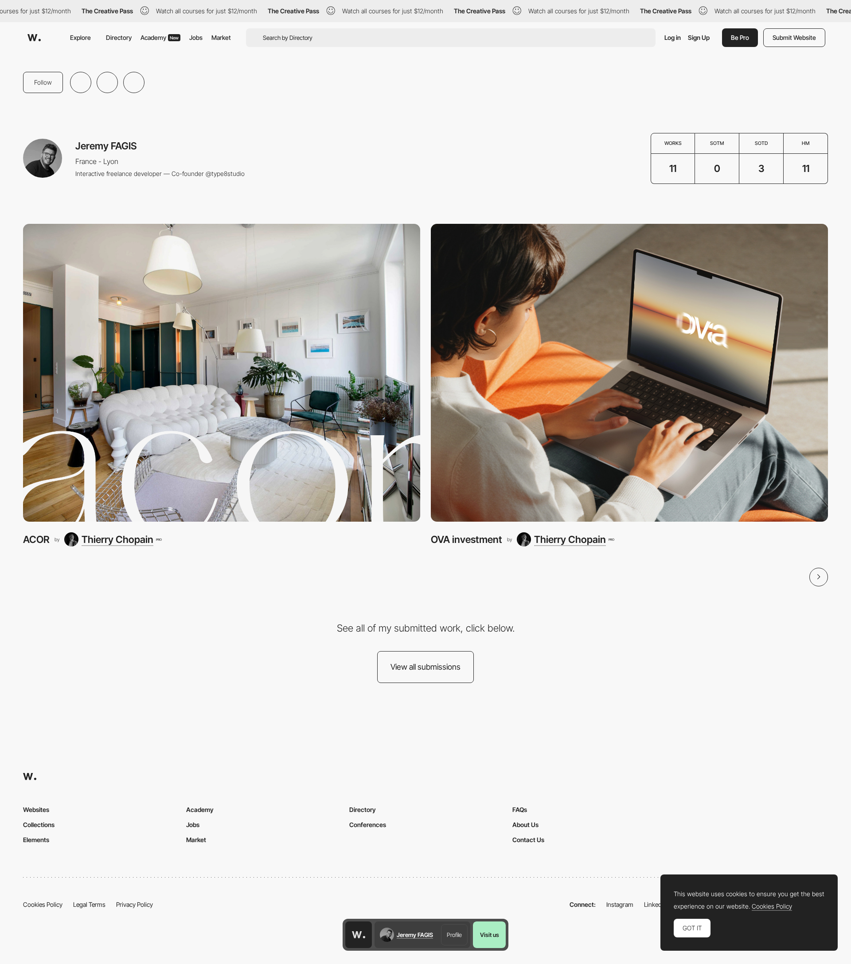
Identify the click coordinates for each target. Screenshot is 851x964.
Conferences (367, 824)
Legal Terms (89, 904)
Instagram (619, 904)
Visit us (489, 934)
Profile (454, 934)
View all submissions (425, 666)
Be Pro (740, 37)
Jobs (196, 37)
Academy (160, 37)
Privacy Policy (134, 904)
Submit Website (794, 37)
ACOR (36, 539)
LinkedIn (655, 904)
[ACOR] (221, 373)
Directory (119, 37)
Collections (39, 824)
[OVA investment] (629, 373)
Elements (36, 839)
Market (221, 37)
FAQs (519, 809)
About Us (525, 824)
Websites (36, 809)
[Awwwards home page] (358, 934)
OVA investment (466, 539)
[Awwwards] (34, 37)
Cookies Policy (42, 904)
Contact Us (528, 839)
